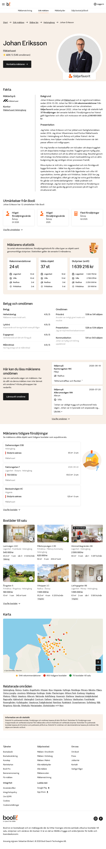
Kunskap (6, 760)
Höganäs (58, 690)
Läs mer (57, 411)
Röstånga (75, 690)
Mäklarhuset (9, 50)
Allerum (31, 696)
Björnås (16, 705)
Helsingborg (49, 22)
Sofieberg (91, 702)
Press (73, 756)
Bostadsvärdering (10, 756)
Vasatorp (22, 696)
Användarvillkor (9, 788)
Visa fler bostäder (10, 510)
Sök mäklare (43, 10)
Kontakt (74, 764)
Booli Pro (6, 769)
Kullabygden (22, 702)
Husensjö (60, 696)
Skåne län (33, 22)
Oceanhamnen (79, 702)
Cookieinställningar (11, 805)
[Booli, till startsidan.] (8, 4)
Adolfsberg (50, 696)
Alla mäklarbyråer (44, 764)
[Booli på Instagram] (96, 819)
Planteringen (58, 693)
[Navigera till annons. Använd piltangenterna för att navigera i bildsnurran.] (19, 533)
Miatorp (6, 696)
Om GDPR (7, 796)
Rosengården (9, 702)
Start (5, 22)
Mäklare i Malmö (43, 760)
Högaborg (90, 693)
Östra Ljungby (9, 693)
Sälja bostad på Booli (79, 10)
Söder (48, 693)
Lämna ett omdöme (15, 396)
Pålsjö (14, 696)
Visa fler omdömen (59, 419)
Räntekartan (8, 764)
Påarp (99, 690)
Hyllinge (66, 690)
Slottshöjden (49, 705)
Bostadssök (8, 752)
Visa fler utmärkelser (11, 230)
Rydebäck (66, 702)
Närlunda (40, 696)
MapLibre (19, 670)
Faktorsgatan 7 (12, 467)
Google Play (42, 788)
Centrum (39, 699)
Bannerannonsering (11, 773)
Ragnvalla (7, 699)
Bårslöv (92, 690)
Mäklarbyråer (60, 10)
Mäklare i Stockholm (45, 752)
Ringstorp (7, 705)
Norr (61, 705)
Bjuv (51, 690)
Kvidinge (41, 693)
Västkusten (78, 699)
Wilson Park (70, 693)
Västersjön (58, 699)
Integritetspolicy (10, 792)
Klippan (44, 690)
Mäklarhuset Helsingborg (14, 110)
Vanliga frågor (77, 769)
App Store (41, 792)
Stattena (70, 696)
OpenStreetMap (10, 670)
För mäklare (7, 777)
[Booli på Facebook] (101, 819)
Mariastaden (36, 705)
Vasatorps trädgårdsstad (86, 696)
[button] (53, 631)
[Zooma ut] (98, 668)
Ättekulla (25, 705)
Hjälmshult (18, 699)
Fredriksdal (89, 699)
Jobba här (75, 760)
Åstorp (18, 690)
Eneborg (81, 693)
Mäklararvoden (43, 773)
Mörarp (84, 690)
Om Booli (75, 752)
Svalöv (26, 690)
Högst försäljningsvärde (21, 214)
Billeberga (31, 693)
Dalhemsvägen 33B (14, 445)
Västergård (29, 699)
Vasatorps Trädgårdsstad (40, 702)
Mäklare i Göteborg (45, 756)
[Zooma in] (98, 662)
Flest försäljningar (89, 212)
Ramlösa (57, 702)
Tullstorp (68, 699)
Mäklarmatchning (25, 10)
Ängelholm (35, 690)
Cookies (6, 801)
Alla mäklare (42, 769)
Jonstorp (21, 693)
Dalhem (48, 699)
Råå (98, 702)
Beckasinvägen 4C (14, 488)
